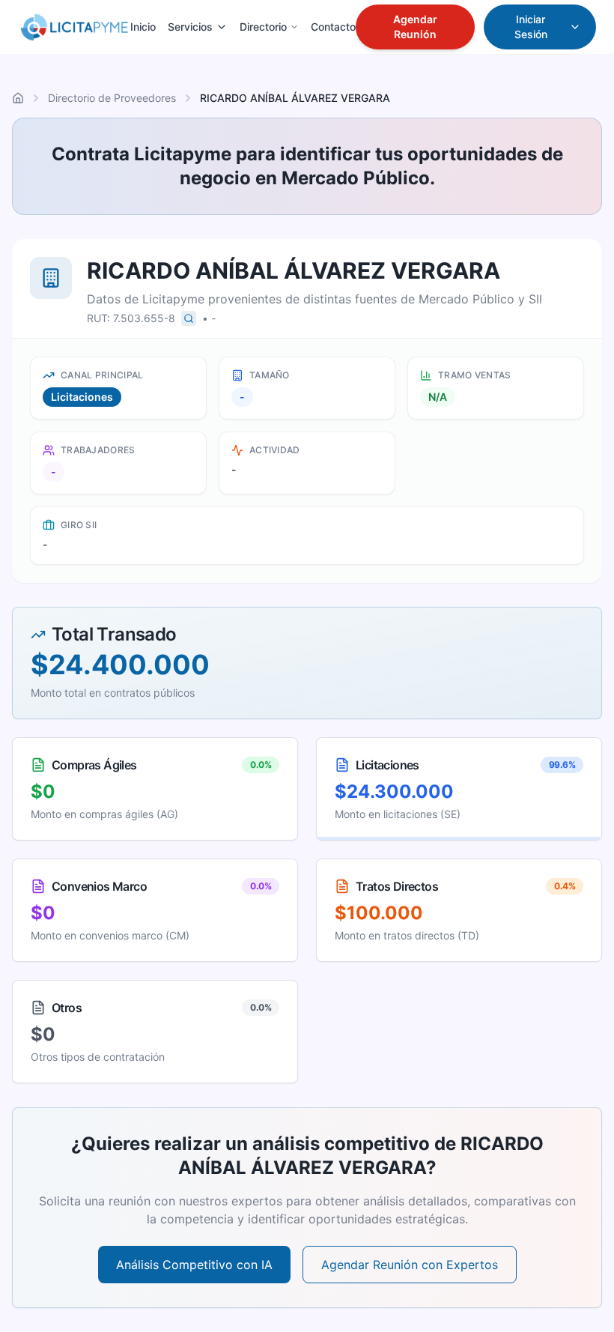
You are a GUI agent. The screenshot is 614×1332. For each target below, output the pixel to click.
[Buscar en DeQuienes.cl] (188, 318)
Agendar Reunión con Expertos (409, 1264)
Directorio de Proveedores (112, 97)
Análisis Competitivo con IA (194, 1264)
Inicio (143, 26)
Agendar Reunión (415, 26)
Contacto (333, 26)
